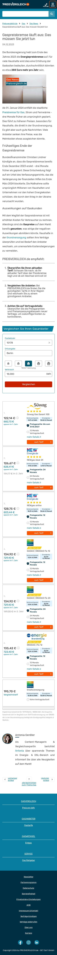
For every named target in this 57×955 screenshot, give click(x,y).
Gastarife (28, 825)
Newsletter (28, 877)
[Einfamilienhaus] (48, 363)
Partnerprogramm (29, 882)
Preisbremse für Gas (13, 112)
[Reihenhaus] (38, 363)
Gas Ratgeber (28, 860)
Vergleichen (28, 384)
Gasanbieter (28, 819)
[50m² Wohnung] (8, 363)
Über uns (29, 927)
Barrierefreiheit (28, 894)
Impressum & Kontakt (28, 911)
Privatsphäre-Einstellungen (28, 899)
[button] (28, 343)
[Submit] (52, 14)
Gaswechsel (28, 836)
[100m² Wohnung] (18, 363)
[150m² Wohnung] (28, 363)
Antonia (19, 750)
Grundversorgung (16, 237)
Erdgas (28, 843)
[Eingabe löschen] (49, 342)
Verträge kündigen (28, 916)
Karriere (28, 933)
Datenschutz (28, 888)
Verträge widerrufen (28, 922)
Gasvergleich (28, 801)
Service (28, 854)
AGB (29, 905)
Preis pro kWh (28, 808)
